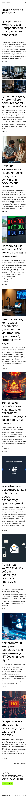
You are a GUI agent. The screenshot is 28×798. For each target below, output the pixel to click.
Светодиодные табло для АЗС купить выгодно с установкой (14, 251)
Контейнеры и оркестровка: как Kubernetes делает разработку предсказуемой (14, 495)
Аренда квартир (6, 2)
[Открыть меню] (25, 3)
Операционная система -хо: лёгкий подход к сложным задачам (13, 728)
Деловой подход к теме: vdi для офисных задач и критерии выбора (14, 101)
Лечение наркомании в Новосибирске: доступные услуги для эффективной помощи (12, 176)
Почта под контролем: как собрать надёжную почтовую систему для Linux (12, 575)
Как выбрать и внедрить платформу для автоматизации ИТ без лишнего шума (13, 651)
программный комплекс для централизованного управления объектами (14, 28)
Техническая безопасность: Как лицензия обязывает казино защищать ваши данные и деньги (14, 413)
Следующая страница (20, 763)
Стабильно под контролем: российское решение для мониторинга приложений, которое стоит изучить (12, 331)
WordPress (23, 795)
